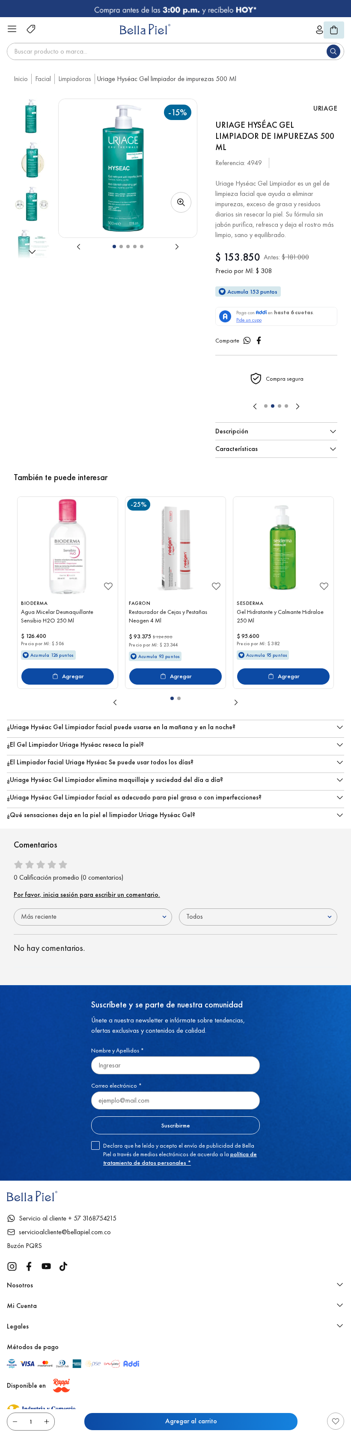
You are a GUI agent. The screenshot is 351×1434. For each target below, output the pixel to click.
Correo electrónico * (116, 1085)
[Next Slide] (297, 406)
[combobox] (175, 51)
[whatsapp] (247, 340)
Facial (43, 78)
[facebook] (259, 340)
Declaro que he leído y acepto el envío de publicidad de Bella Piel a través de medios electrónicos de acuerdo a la (180, 1154)
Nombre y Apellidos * (117, 1050)
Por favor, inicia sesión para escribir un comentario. (87, 894)
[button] (128, 168)
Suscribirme (175, 1125)
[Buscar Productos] (335, 51)
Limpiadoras (74, 78)
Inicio (21, 78)
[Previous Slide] (255, 406)
